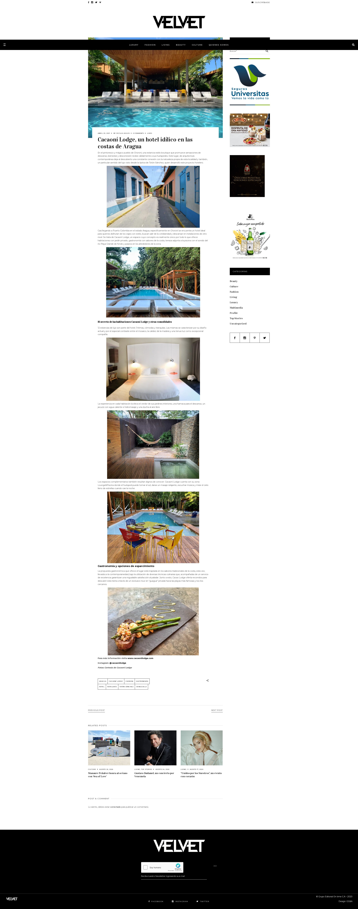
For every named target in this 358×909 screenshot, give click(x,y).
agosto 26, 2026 (106, 769)
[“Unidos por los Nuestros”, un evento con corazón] (202, 747)
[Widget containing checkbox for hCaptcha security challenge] (162, 867)
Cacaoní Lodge (116, 681)
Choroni (129, 681)
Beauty (233, 281)
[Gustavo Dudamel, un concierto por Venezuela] (155, 747)
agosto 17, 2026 (196, 769)
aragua (102, 681)
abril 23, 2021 (104, 133)
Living (137, 769)
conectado (115, 807)
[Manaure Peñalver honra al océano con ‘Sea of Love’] (109, 747)
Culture (92, 769)
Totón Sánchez (127, 687)
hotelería (112, 687)
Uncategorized (238, 323)
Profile (234, 313)
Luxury (234, 302)
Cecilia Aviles (123, 133)
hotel (102, 687)
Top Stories (146, 769)
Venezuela (141, 687)
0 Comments (138, 133)
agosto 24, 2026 (162, 769)
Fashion (234, 291)
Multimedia (236, 307)
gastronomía (142, 681)
